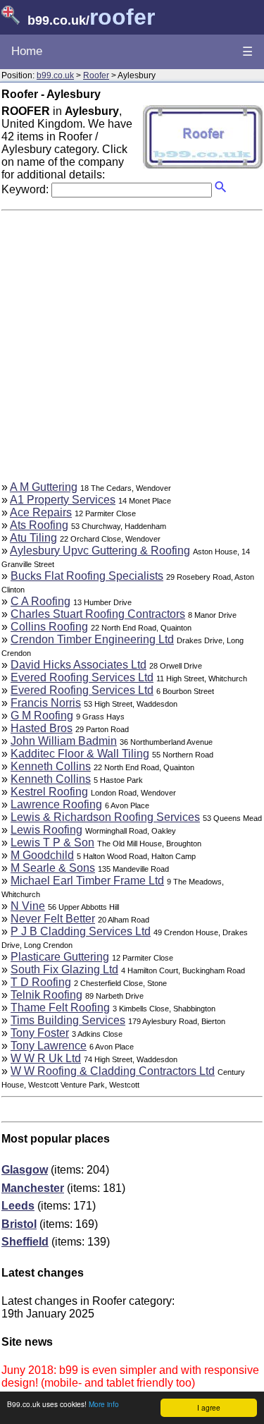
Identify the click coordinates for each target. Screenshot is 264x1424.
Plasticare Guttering (60, 957)
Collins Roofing (49, 627)
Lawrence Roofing (56, 804)
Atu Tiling (33, 538)
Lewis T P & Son (52, 842)
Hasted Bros (42, 728)
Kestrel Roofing (49, 792)
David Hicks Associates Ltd (78, 665)
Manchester (32, 1188)
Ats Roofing (39, 525)
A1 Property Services (62, 500)
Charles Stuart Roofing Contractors (98, 614)
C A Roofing (40, 601)
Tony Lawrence (49, 1046)
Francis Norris (46, 703)
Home (26, 51)
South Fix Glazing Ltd (64, 969)
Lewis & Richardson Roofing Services (105, 817)
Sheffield (25, 1242)
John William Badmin (64, 741)
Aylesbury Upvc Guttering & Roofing (100, 550)
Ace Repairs (41, 512)
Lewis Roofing (46, 830)
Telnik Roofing (46, 995)
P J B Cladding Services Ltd (81, 931)
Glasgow (24, 1170)
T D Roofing (41, 982)
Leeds (17, 1206)
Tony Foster (40, 1033)
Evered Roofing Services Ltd (82, 677)
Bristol (19, 1224)
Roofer (96, 75)
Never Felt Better (53, 919)
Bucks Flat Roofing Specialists (87, 576)
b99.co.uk (55, 75)
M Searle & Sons (53, 868)
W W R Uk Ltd (46, 1058)
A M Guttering (43, 487)
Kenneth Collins (51, 766)
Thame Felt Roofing (60, 1008)
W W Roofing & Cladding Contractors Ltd (113, 1071)
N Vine (28, 906)
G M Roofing (42, 716)
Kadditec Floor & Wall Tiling (80, 754)
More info (104, 1404)
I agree (208, 1407)
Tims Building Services (68, 1020)
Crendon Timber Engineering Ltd (92, 639)
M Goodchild (42, 855)
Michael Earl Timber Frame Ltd (87, 881)
